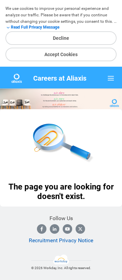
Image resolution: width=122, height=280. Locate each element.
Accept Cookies (61, 54)
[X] (80, 229)
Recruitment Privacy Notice (61, 240)
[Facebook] (41, 229)
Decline (61, 38)
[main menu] (111, 78)
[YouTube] (67, 229)
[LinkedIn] (54, 229)
